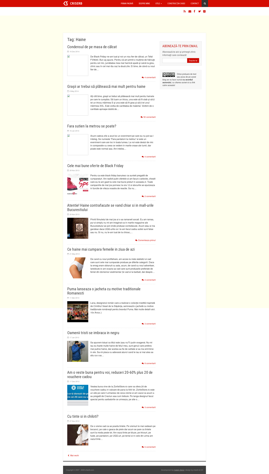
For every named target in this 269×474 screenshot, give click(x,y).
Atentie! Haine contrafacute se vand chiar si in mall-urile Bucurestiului (110, 207)
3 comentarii (150, 324)
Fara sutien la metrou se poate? (91, 126)
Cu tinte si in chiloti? (82, 416)
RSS (185, 11)
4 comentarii (150, 77)
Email (189, 11)
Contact (195, 3)
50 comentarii (149, 117)
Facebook (194, 11)
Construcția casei (176, 3)
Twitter (199, 11)
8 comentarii (150, 363)
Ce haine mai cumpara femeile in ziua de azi (101, 249)
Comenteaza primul (147, 240)
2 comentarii (150, 196)
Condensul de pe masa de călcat (92, 47)
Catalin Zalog (179, 470)
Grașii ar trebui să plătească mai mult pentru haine (106, 86)
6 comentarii (150, 447)
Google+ (204, 11)
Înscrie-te (193, 60)
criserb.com (72, 3)
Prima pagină (127, 3)
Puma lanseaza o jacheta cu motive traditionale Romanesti (104, 291)
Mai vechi (74, 455)
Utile (158, 3)
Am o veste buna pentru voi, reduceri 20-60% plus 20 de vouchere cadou (110, 374)
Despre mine (144, 3)
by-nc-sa (169, 75)
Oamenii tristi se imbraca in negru (93, 332)
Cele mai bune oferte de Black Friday (95, 165)
